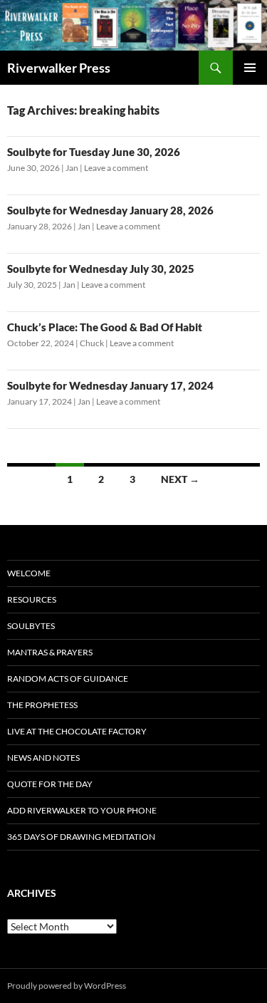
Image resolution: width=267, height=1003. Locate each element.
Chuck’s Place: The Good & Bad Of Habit (104, 327)
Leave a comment (116, 167)
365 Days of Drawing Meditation (81, 836)
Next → (180, 479)
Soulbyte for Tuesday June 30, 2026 (93, 151)
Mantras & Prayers (50, 652)
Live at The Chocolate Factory (77, 731)
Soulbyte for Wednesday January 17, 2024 (110, 385)
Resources (31, 599)
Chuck (92, 343)
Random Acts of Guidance (67, 678)
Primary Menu (250, 68)
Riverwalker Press (58, 68)
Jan (72, 167)
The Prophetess (42, 705)
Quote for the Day (50, 784)
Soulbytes (31, 625)
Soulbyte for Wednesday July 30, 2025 (100, 268)
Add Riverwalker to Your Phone (82, 810)
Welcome (29, 573)
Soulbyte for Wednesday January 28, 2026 (110, 210)
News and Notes (43, 757)
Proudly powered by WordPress (66, 985)
